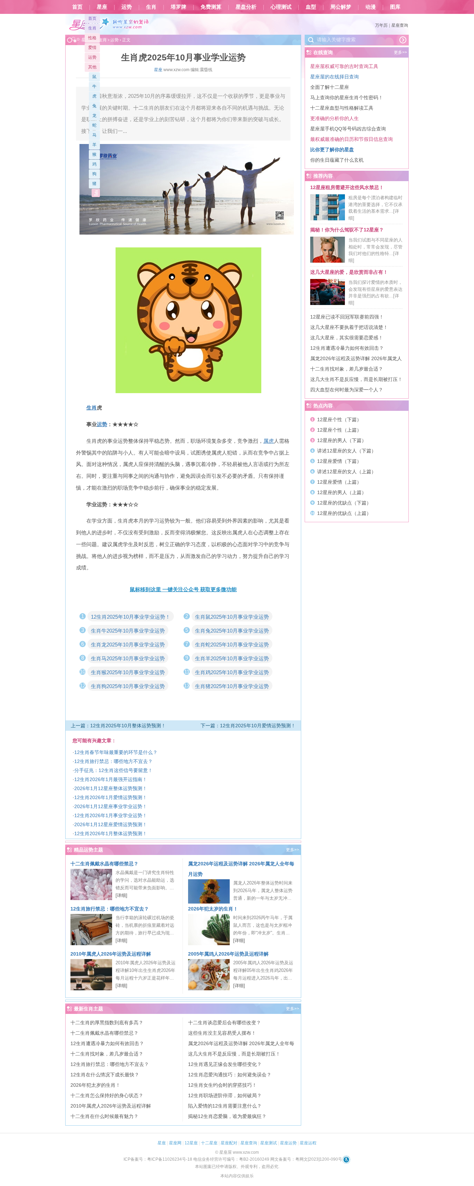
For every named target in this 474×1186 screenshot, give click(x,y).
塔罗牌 (178, 7)
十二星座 (209, 1143)
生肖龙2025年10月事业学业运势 (128, 644)
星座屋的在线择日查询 (334, 76)
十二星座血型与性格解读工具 (341, 108)
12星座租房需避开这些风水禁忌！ (347, 187)
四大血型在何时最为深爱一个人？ (346, 389)
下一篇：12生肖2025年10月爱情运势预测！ (248, 725)
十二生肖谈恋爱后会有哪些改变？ (224, 1022)
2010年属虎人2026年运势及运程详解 (110, 954)
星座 (102, 7)
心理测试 (281, 7)
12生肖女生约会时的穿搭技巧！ (222, 1085)
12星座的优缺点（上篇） (344, 513)
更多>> (292, 849)
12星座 (191, 1143)
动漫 (370, 7)
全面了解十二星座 (329, 87)
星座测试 (268, 1143)
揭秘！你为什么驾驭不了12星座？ (347, 229)
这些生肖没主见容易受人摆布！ (222, 1033)
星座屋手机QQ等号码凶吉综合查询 (348, 129)
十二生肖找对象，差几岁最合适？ (106, 1054)
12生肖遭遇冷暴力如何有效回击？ (107, 1043)
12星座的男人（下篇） (341, 440)
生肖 (151, 7)
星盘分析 (246, 7)
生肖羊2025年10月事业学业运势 (232, 658)
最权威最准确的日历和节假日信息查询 (351, 139)
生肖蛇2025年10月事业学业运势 (232, 644)
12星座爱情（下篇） (339, 461)
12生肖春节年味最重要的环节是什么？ (116, 752)
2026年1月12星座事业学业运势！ (110, 806)
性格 (92, 37)
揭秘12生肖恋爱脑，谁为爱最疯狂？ (227, 1116)
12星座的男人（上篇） (341, 492)
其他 (92, 67)
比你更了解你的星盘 (332, 149)
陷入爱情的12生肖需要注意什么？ (225, 1106)
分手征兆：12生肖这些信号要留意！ (113, 770)
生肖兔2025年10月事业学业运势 (232, 631)
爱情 (92, 47)
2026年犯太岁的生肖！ (213, 909)
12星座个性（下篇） (339, 419)
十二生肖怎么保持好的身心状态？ (106, 1095)
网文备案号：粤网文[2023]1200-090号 (306, 1159)
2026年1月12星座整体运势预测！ (110, 788)
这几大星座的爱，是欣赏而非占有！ (349, 272)
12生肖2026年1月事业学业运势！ (110, 815)
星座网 (175, 1143)
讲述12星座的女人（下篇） (346, 451)
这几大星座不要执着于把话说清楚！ (349, 327)
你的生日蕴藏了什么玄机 (337, 160)
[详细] (121, 895)
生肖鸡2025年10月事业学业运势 (232, 672)
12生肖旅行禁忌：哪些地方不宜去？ (113, 761)
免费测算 (211, 7)
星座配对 (229, 1143)
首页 (77, 7)
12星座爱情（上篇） (339, 482)
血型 (311, 7)
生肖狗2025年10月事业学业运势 (128, 686)
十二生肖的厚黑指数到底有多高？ (106, 1022)
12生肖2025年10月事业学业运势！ (130, 617)
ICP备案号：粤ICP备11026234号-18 (158, 1159)
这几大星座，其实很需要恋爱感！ (346, 337)
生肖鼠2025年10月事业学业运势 (232, 617)
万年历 (381, 25)
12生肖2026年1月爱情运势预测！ (110, 797)
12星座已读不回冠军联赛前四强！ (347, 317)
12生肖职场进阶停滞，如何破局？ (225, 1095)
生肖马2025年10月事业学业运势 (128, 658)
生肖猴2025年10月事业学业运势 (128, 672)
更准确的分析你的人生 (334, 118)
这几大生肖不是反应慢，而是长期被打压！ (234, 1054)
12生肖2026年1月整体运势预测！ (110, 833)
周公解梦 (340, 7)
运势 (126, 7)
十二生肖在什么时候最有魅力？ (104, 1116)
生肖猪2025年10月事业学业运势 (232, 686)
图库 (395, 7)
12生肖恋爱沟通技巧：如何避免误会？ (229, 1074)
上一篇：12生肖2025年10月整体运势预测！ (118, 725)
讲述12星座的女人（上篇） (346, 471)
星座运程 (308, 1143)
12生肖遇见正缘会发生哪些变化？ (225, 1064)
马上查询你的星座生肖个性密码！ (346, 97)
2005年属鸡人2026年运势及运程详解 (228, 954)
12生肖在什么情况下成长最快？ (104, 1074)
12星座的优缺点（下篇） (344, 503)
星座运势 (288, 1143)
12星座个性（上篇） (339, 430)
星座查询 (399, 25)
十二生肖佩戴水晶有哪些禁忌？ (104, 863)
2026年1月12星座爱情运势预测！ (110, 824)
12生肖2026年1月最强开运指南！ (110, 779)
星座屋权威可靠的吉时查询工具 (344, 66)
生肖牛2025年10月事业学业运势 (128, 631)
